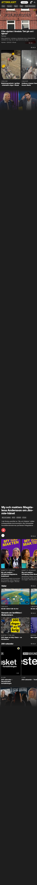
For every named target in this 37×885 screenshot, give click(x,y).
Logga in (24, 2)
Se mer (31, 43)
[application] (18, 19)
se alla (33, 47)
